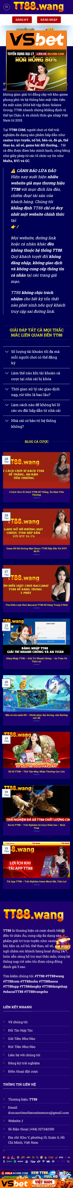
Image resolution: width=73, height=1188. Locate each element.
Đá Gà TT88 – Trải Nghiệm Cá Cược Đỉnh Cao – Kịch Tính (36, 826)
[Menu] (6, 7)
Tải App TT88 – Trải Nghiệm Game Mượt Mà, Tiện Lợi (37, 881)
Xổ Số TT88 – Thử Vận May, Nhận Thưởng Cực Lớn (36, 771)
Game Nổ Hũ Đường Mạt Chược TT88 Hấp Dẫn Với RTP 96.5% (36, 550)
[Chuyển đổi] (7, 352)
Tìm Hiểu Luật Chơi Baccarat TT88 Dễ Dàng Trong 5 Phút (36, 605)
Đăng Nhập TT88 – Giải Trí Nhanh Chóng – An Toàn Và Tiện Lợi (36, 660)
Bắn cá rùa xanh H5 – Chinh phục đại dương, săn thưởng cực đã (36, 717)
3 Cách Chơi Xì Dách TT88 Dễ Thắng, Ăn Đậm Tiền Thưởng (36, 493)
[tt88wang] (38, 7)
